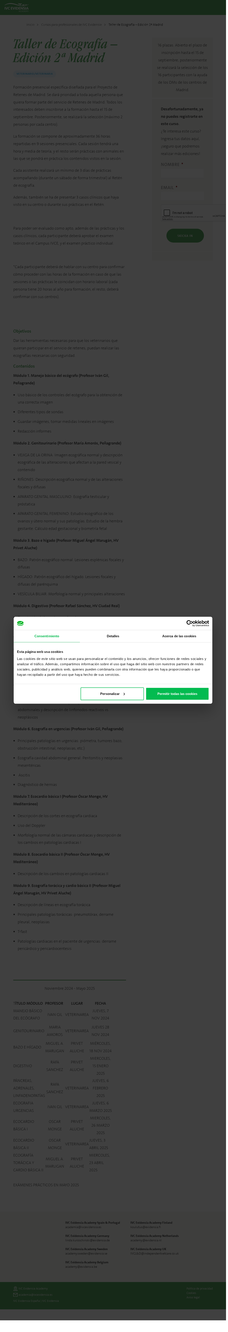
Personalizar (110, 693)
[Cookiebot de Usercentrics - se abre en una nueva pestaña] (189, 623)
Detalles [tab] (113, 636)
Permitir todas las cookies (177, 693)
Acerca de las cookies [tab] (179, 636)
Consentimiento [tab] (46, 636)
